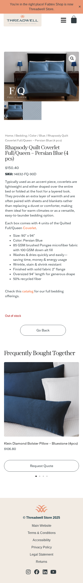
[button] (72, 58)
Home (9, 135)
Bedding (21, 135)
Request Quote (41, 466)
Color (33, 135)
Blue (42, 135)
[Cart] (75, 19)
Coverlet (29, 228)
